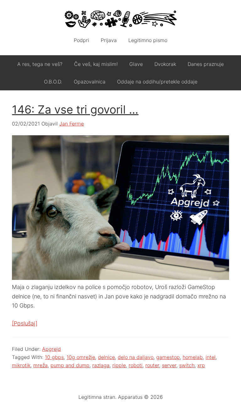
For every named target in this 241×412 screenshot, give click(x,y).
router (152, 365)
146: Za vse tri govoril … (75, 109)
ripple (119, 365)
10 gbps (54, 357)
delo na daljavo (135, 357)
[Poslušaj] (24, 323)
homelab (193, 357)
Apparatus (120, 18)
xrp (201, 365)
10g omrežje (81, 357)
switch (187, 365)
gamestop (168, 357)
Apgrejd (51, 349)
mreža (40, 365)
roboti (135, 365)
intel (211, 357)
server (169, 365)
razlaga (101, 365)
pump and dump (70, 365)
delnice (106, 357)
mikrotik (21, 365)
